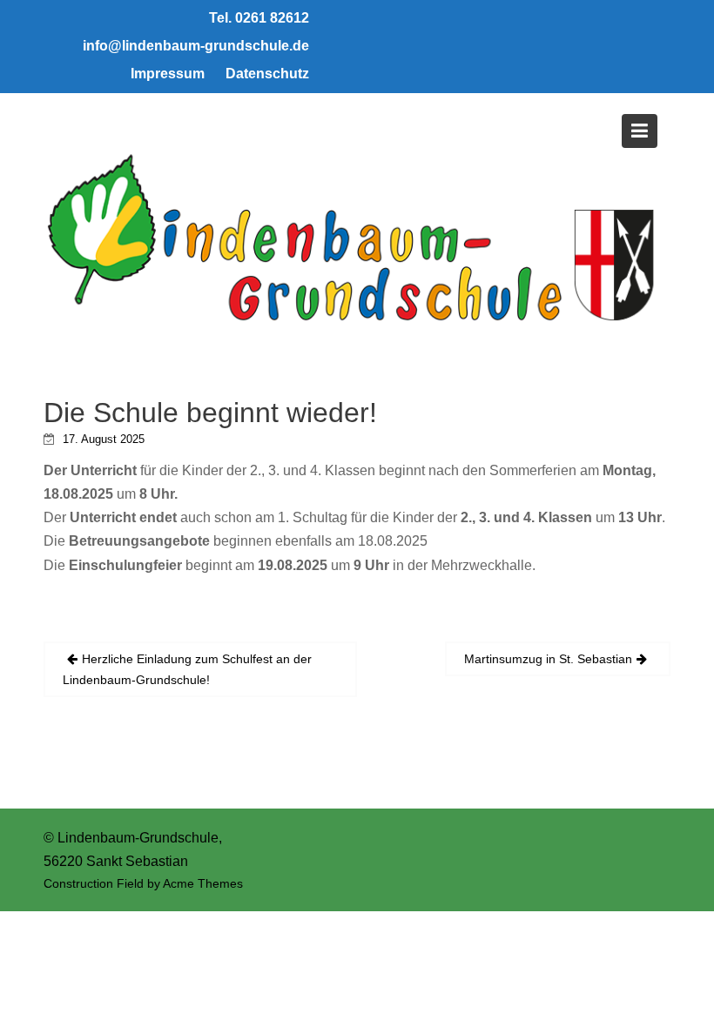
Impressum (168, 73)
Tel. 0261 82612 (259, 17)
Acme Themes (203, 883)
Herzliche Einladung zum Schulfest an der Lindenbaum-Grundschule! (187, 669)
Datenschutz (267, 73)
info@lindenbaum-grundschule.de (196, 45)
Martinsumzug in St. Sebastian (548, 659)
